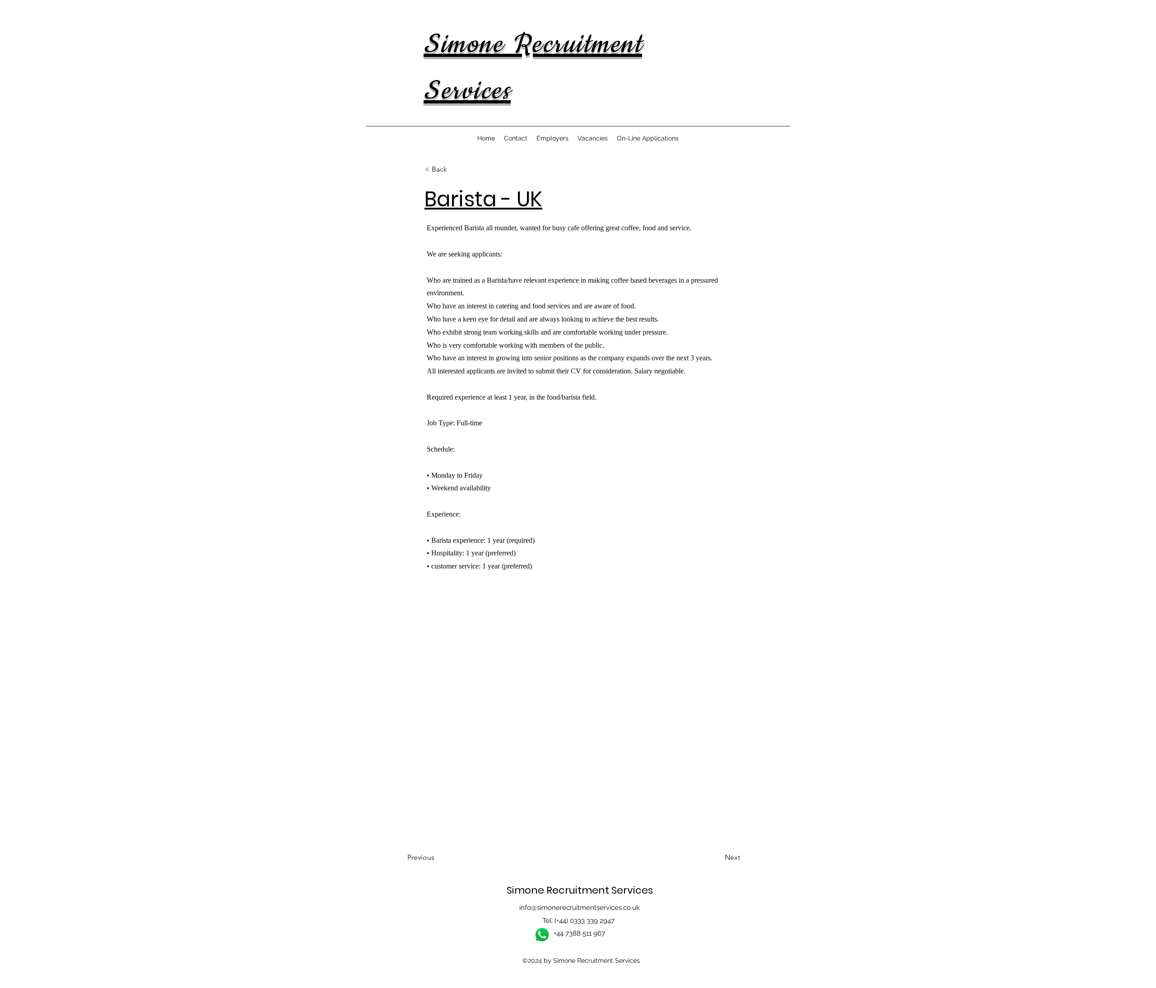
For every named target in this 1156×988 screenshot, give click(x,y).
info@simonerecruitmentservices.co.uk (579, 908)
